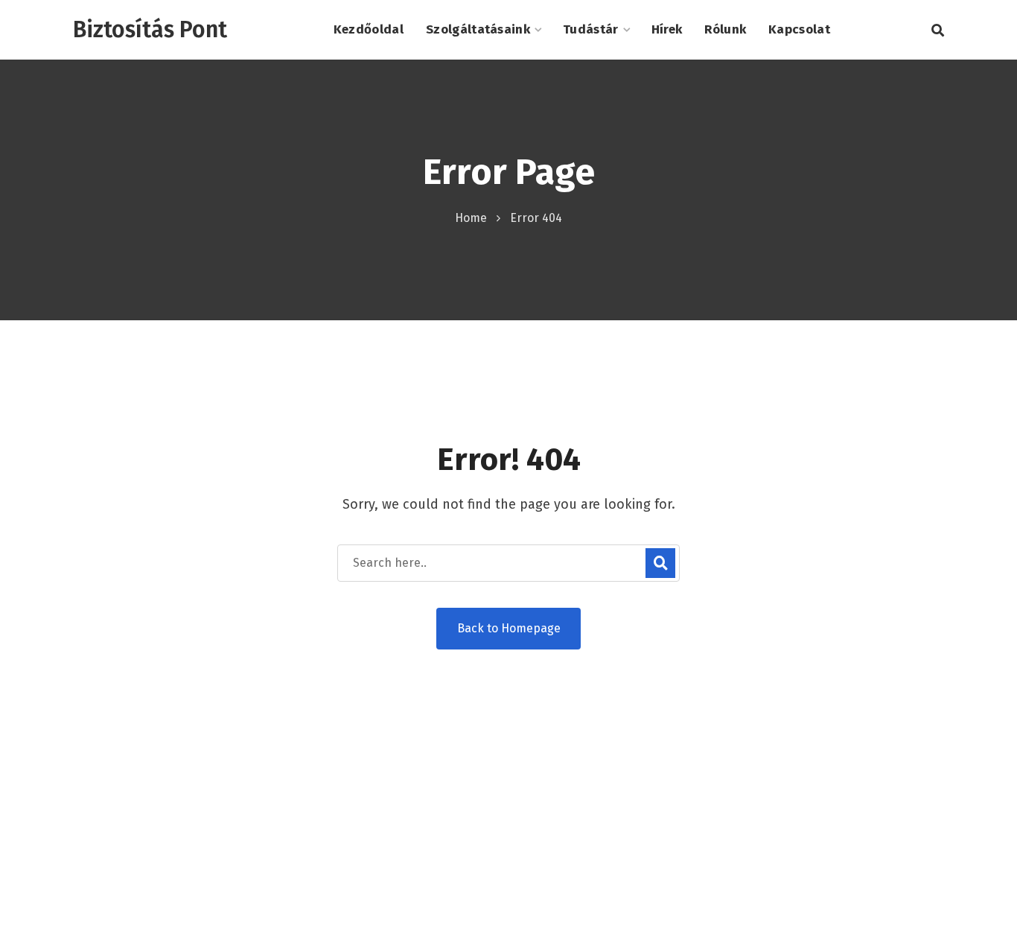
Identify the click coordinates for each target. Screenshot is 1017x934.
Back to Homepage (509, 628)
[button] (937, 30)
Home (471, 218)
